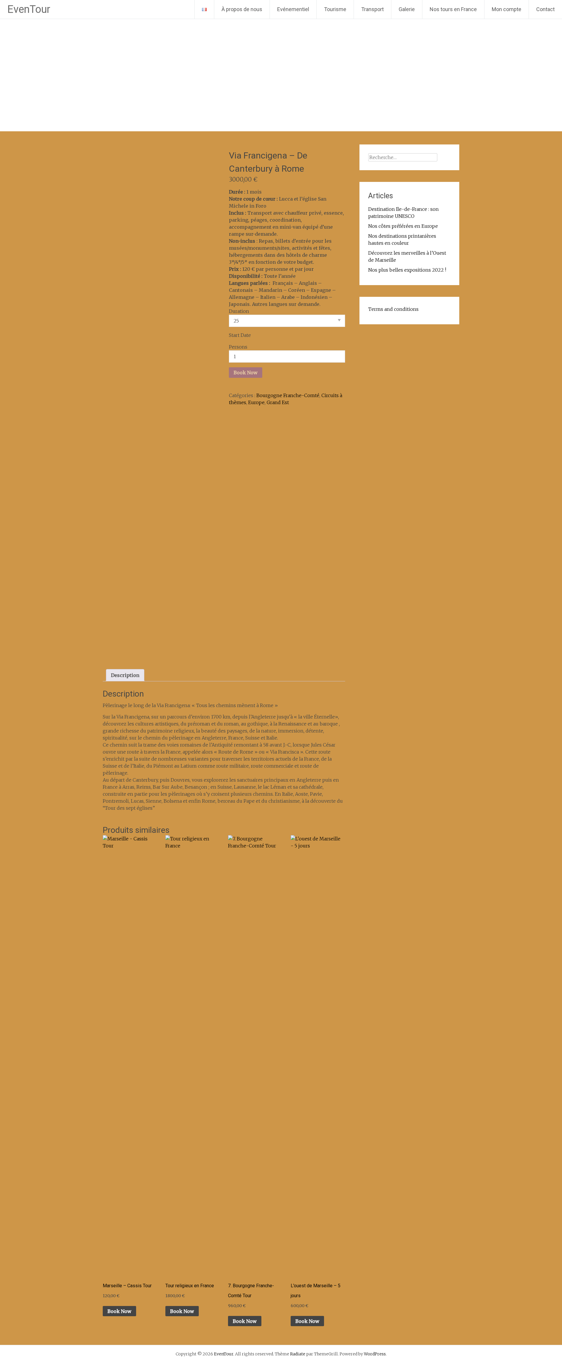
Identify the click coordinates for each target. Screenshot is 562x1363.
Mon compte (506, 9)
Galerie (407, 9)
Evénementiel (293, 9)
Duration (239, 311)
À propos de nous (242, 9)
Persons (238, 347)
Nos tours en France (453, 9)
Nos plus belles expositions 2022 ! (407, 270)
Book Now (246, 372)
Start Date (240, 335)
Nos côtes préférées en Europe (403, 226)
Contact (545, 9)
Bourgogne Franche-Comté (287, 395)
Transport (372, 9)
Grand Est (278, 402)
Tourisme (335, 9)
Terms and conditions (393, 309)
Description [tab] (125, 675)
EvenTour (28, 9)
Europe (256, 402)
